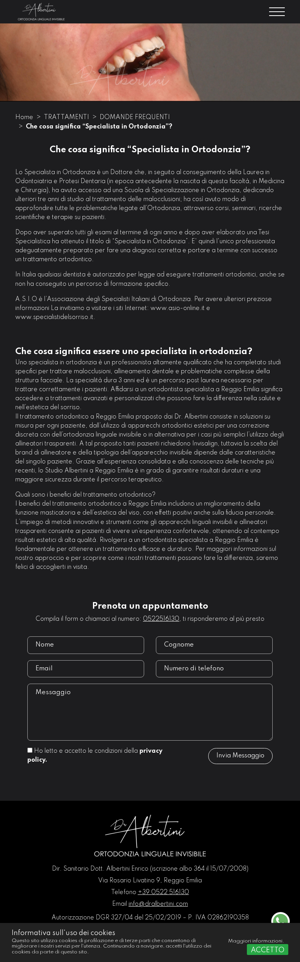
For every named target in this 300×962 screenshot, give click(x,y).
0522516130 (161, 619)
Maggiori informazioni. (256, 941)
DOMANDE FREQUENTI (135, 117)
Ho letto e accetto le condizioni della (94, 755)
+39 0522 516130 (163, 892)
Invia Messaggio (240, 756)
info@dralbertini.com (158, 904)
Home (24, 117)
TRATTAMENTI (66, 117)
